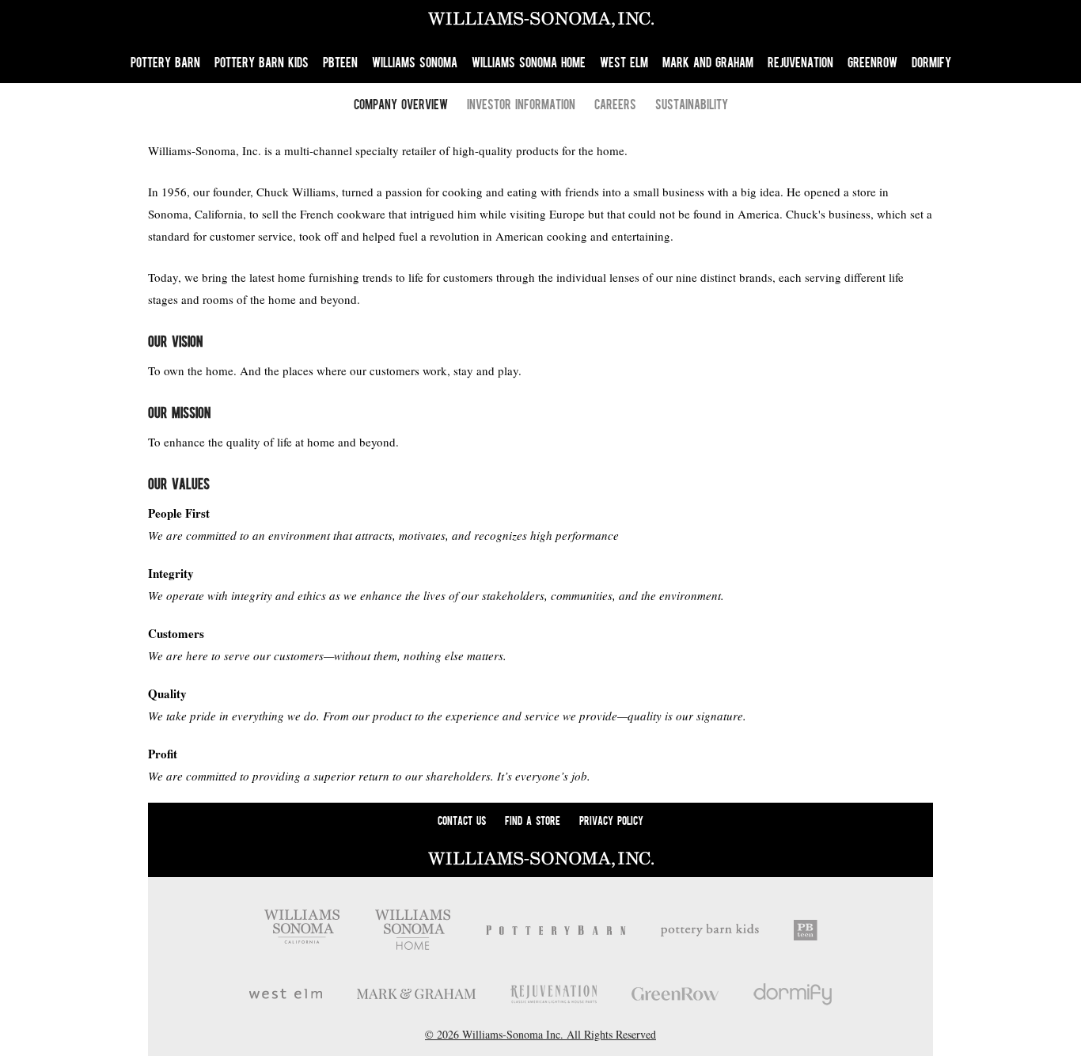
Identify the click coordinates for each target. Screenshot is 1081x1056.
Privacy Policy (611, 820)
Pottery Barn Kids (261, 62)
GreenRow (872, 62)
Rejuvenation (800, 62)
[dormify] (793, 993)
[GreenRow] (675, 994)
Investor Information (521, 104)
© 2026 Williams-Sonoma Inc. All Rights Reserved (540, 1034)
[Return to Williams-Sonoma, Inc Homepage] (540, 20)
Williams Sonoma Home (529, 62)
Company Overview (401, 104)
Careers (615, 104)
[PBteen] (805, 930)
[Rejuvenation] (553, 994)
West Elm (624, 62)
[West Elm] (285, 994)
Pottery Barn (165, 62)
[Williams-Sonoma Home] (412, 930)
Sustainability (691, 104)
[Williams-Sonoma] (301, 930)
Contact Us (462, 820)
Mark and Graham (707, 62)
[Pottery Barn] (556, 930)
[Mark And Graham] (416, 994)
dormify (931, 62)
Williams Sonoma (414, 62)
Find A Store (532, 820)
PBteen (340, 62)
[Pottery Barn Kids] (710, 930)
